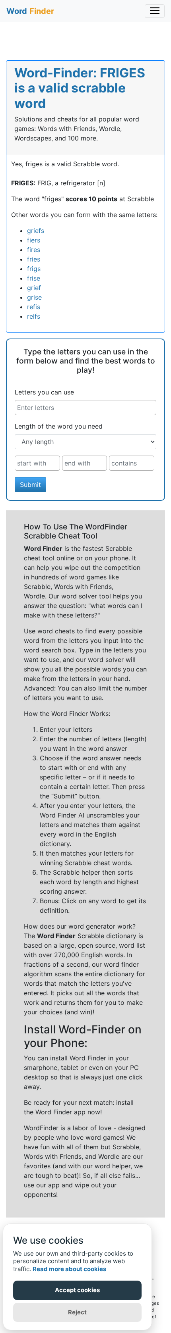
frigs (34, 269)
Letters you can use (44, 392)
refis (33, 307)
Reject (77, 1312)
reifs (33, 316)
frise (33, 278)
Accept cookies (77, 1290)
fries (33, 259)
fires (33, 250)
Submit (30, 485)
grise (34, 297)
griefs (35, 231)
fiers (33, 240)
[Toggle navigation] (155, 11)
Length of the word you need (59, 426)
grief (34, 288)
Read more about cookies (69, 1269)
